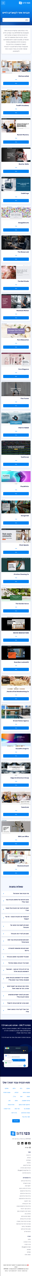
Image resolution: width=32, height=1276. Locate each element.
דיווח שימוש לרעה (13, 1270)
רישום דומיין (28, 1186)
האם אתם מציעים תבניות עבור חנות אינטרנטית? (18, 941)
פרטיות (19, 1270)
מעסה (28, 1096)
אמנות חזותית (6, 1092)
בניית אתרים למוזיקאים (25, 1198)
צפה (16, 79)
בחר (16, 83)
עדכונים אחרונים (26, 1173)
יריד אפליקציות (24, 1170)
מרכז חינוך (14, 1113)
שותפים (29, 1249)
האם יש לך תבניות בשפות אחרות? (18, 963)
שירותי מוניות (11, 1104)
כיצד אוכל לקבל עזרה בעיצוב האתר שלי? (18, 1010)
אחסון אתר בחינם (26, 1226)
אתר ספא (17, 1108)
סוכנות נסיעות (26, 1092)
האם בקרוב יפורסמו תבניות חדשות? (18, 1003)
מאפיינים (28, 1160)
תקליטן (16, 1092)
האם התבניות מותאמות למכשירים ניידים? (19, 949)
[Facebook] (29, 1143)
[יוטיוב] (18, 1143)
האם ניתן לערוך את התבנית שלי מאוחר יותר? (17, 909)
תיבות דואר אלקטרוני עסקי (24, 1211)
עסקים (28, 1088)
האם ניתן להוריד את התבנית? (20, 933)
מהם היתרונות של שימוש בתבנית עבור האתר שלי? (17, 901)
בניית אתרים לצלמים (25, 1193)
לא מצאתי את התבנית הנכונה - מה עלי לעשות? (17, 918)
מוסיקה (6, 1088)
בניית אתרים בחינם (26, 1181)
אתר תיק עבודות (26, 1203)
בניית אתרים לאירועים (25, 1196)
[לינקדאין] (22, 1143)
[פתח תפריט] (3, 3)
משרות (26, 1247)
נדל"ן (14, 1096)
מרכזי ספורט (7, 1108)
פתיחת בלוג (28, 1214)
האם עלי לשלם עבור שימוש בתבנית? (18, 957)
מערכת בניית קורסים (25, 1219)
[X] (26, 1143)
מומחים (29, 1252)
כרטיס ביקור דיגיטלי (26, 1208)
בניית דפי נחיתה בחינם (25, 1188)
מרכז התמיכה (27, 1242)
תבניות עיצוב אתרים (26, 1168)
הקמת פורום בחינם (26, 1216)
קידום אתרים (27, 1231)
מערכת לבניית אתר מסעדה (24, 1221)
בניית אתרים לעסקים (25, 1191)
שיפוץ (16, 1100)
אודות (29, 1239)
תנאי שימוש (24, 1270)
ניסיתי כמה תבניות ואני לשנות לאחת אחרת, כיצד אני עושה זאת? (18, 987)
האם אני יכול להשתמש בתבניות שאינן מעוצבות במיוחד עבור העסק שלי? (17, 979)
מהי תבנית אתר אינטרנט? (21, 893)
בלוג (21, 1088)
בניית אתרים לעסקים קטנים (24, 1206)
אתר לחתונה (27, 1201)
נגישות (6, 1270)
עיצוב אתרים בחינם (26, 1229)
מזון (9, 1100)
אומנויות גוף (27, 1108)
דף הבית (28, 1155)
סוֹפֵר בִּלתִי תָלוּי (26, 1117)
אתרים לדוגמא (27, 1165)
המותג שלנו (28, 1254)
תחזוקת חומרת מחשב (24, 1104)
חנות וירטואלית (27, 1183)
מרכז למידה (27, 1244)
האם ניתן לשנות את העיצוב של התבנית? (19, 926)
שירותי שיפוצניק (26, 1100)
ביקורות (29, 1163)
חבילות (29, 1157)
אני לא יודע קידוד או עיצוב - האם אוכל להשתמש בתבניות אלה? (17, 970)
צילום (14, 1088)
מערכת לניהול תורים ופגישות (23, 1224)
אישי (21, 1096)
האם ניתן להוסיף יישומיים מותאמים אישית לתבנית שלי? (18, 996)
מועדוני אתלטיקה (25, 1113)
